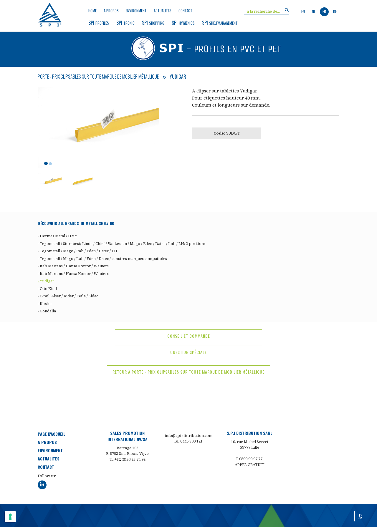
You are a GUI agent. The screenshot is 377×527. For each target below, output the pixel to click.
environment (136, 11)
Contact (185, 11)
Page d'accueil (51, 434)
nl (313, 11)
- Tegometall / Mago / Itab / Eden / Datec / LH (77, 250)
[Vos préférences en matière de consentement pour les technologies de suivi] (10, 516)
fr (324, 11)
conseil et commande (188, 336)
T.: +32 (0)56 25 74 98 (127, 459)
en (303, 11)
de (335, 11)
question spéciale (188, 352)
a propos (111, 11)
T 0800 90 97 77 (249, 458)
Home (92, 11)
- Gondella (47, 311)
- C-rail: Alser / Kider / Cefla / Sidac (68, 296)
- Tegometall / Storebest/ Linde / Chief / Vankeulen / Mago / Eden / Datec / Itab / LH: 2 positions (122, 243)
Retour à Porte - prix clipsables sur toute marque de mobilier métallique (188, 372)
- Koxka (45, 303)
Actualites (162, 11)
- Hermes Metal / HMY (57, 235)
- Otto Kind (47, 288)
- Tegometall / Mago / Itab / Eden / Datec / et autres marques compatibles (102, 258)
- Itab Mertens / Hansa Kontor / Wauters (73, 266)
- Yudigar (46, 281)
